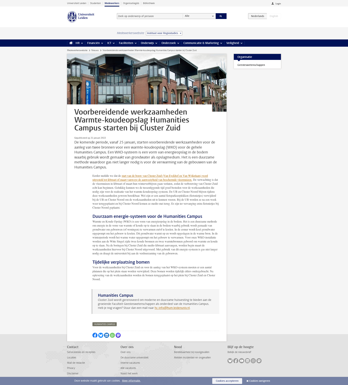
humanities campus (104, 324)
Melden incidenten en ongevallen (192, 357)
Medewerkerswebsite (77, 50)
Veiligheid (232, 43)
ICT (109, 43)
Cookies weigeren (259, 381)
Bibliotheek (149, 3)
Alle (187, 16)
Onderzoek (168, 43)
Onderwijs (147, 43)
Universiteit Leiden (76, 3)
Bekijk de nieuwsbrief (239, 352)
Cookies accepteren (227, 381)
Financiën (93, 43)
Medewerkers (112, 3)
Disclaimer (72, 373)
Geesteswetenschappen (251, 65)
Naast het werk (129, 373)
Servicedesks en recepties (81, 352)
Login (278, 3)
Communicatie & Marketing (201, 43)
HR (78, 43)
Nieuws (95, 50)
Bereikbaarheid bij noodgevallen (191, 352)
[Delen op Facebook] (95, 335)
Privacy (71, 368)
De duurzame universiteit (134, 357)
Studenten (95, 3)
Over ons (125, 352)
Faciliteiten (126, 43)
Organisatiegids (131, 3)
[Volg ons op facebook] (235, 360)
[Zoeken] (221, 16)
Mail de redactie (76, 363)
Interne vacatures (130, 363)
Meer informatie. (131, 380)
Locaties (71, 357)
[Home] (70, 43)
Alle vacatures (128, 368)
